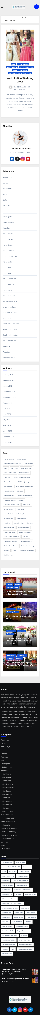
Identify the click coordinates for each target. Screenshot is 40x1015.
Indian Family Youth (10, 256)
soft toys (25, 537)
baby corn (14, 468)
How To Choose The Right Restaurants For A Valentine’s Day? (19, 665)
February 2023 (8, 437)
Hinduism (6, 228)
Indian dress (20, 509)
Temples (6, 550)
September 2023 (9, 397)
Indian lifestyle (12, 67)
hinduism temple (9, 495)
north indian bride (26, 67)
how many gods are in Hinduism (14, 500)
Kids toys (7, 523)
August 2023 (7, 403)
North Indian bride (9, 532)
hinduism (20, 491)
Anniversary (7, 177)
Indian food (7, 273)
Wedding (27, 73)
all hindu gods (21, 459)
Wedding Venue (9, 358)
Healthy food (8, 486)
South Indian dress (26, 541)
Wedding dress (8, 555)
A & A (14, 87)
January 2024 (8, 386)
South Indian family (10, 329)
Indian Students (9, 296)
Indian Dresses (23, 64)
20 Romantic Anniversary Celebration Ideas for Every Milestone (18, 640)
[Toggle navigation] (2, 7)
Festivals (6, 205)
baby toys (7, 477)
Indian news (7, 290)
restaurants (7, 318)
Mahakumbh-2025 (10, 301)
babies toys (7, 189)
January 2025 (8, 375)
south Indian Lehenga (10, 546)
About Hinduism (9, 459)
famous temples (9, 482)
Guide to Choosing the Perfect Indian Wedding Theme (19, 593)
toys (14, 550)
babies (5, 183)
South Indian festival (10, 335)
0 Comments (21, 90)
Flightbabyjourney (23, 482)
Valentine (6, 346)
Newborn (30, 523)
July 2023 (6, 408)
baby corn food (26, 468)
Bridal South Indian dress (22, 477)
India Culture (8, 234)
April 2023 (7, 425)
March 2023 (7, 431)
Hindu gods (7, 217)
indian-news (26, 505)
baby (5, 468)
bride (13, 64)
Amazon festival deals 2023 (12, 463)
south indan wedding (10, 541)
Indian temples (8, 518)
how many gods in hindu (11, 505)
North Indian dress (20, 70)
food (4, 211)
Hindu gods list (9, 491)
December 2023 (9, 392)
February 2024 (8, 380)
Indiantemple (20, 514)
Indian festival (8, 267)
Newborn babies (9, 527)
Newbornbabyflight (23, 527)
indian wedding (21, 518)
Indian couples (8, 509)
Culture (5, 200)
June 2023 (7, 414)
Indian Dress (7, 245)
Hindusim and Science (25, 495)
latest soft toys (19, 523)
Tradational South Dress (27, 550)
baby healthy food (10, 473)
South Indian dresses (11, 324)
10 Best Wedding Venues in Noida (15, 979)
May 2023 (6, 420)
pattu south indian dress (11, 537)
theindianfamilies (15, 73)
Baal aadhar (29, 463)
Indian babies (8, 239)
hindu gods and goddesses (24, 486)
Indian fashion (8, 262)
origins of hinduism (25, 532)
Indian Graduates (9, 279)
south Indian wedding (27, 546)
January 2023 (8, 442)
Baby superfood (24, 473)
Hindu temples (8, 222)
